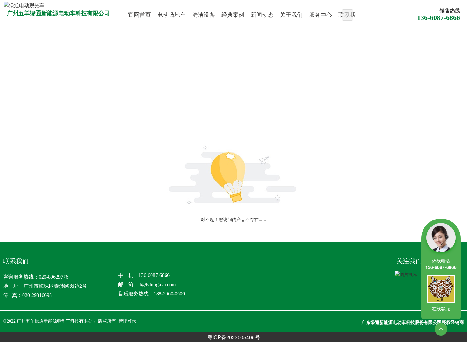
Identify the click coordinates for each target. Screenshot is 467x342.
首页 (16, 96)
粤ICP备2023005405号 (233, 337)
